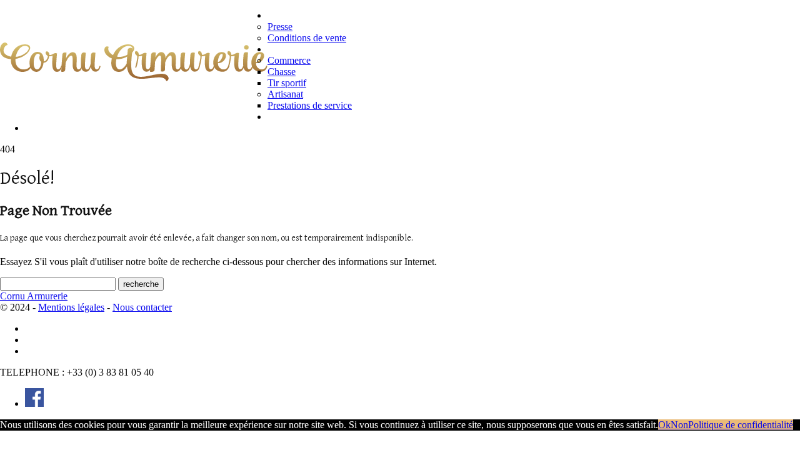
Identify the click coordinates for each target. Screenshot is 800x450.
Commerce (289, 60)
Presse (280, 26)
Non (679, 424)
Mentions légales (71, 307)
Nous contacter (60, 127)
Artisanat (285, 94)
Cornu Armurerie (34, 296)
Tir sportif (287, 83)
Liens (37, 351)
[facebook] (34, 403)
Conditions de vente (307, 37)
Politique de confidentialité (88, 339)
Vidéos (283, 116)
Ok (664, 424)
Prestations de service (310, 105)
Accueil (42, 328)
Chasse (282, 71)
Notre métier (297, 49)
